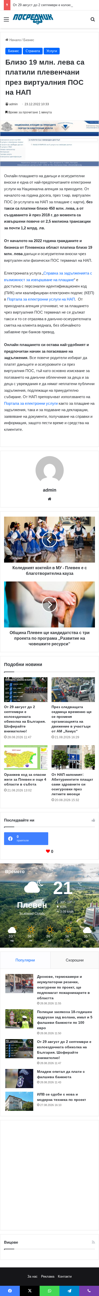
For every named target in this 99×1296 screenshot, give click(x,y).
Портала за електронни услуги (31, 403)
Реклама (47, 1276)
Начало (14, 40)
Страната (33, 51)
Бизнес (28, 40)
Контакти (65, 1276)
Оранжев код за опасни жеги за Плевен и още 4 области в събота (25, 779)
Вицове (11, 1242)
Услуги (51, 51)
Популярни (25, 960)
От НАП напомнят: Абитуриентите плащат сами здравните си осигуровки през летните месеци (72, 784)
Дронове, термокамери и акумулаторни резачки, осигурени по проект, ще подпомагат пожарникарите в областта (63, 987)
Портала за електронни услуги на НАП (41, 299)
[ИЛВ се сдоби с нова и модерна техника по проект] (19, 1101)
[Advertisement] (49, 1175)
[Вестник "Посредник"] (33, 19)
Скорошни (75, 960)
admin (13, 104)
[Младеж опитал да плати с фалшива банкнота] (19, 1078)
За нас (32, 1276)
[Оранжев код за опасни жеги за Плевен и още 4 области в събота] (25, 757)
